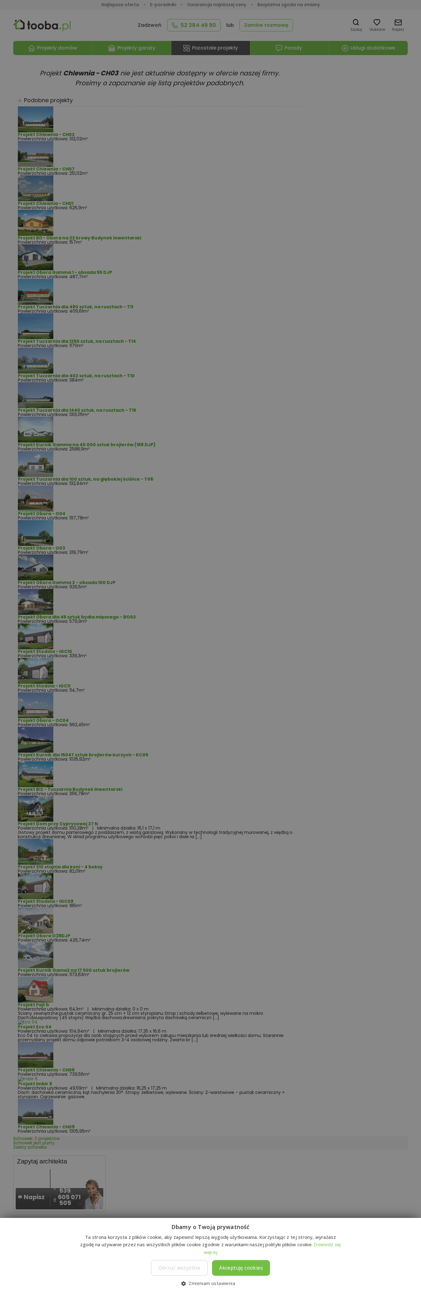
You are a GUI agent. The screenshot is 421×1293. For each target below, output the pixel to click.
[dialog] (210, 646)
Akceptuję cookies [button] (241, 1267)
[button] (210, 1283)
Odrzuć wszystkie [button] (179, 1267)
